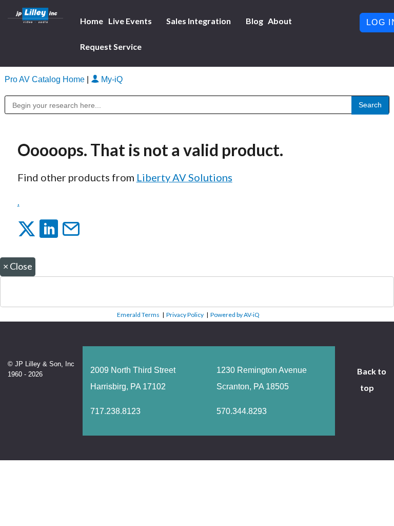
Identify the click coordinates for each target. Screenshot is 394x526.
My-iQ (111, 79)
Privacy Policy (185, 314)
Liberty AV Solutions (184, 177)
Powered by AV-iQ (235, 314)
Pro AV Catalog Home (46, 79)
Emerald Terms (138, 314)
